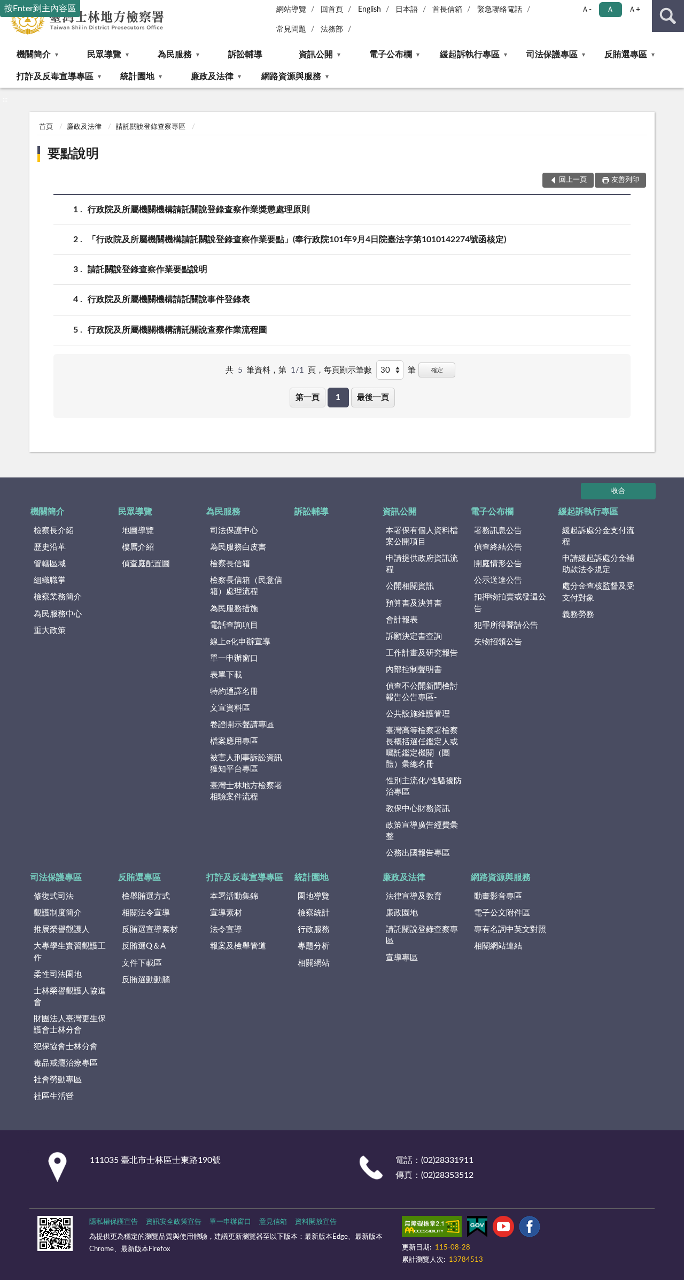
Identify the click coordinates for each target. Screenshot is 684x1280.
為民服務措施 (234, 609)
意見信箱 (273, 1222)
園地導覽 (314, 896)
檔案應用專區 (234, 741)
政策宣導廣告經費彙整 (422, 831)
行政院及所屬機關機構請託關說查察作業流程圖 (177, 330)
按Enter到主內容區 (40, 8)
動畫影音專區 (498, 896)
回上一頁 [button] (573, 179)
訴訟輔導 (245, 54)
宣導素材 (226, 913)
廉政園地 (402, 913)
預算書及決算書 (414, 603)
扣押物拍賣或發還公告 (510, 602)
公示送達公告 (498, 580)
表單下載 (226, 675)
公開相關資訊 (410, 586)
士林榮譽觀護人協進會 (70, 996)
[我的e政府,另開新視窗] (477, 1229)
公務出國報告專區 (418, 853)
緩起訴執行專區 (470, 54)
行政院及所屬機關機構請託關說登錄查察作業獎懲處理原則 (199, 209)
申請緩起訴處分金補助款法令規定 (598, 564)
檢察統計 (314, 913)
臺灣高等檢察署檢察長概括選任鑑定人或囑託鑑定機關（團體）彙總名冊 (422, 747)
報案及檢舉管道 (238, 946)
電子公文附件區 (502, 913)
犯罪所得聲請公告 (506, 625)
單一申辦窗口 (234, 658)
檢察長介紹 (54, 531)
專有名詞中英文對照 (510, 930)
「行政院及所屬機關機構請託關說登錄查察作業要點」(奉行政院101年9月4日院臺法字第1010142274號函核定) (297, 239)
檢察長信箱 (230, 564)
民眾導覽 (104, 54)
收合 (618, 491)
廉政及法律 (212, 76)
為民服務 (175, 54)
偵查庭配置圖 (146, 564)
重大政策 (50, 631)
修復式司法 (54, 896)
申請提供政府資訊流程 (422, 564)
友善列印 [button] (625, 179)
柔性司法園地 (58, 974)
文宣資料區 (230, 708)
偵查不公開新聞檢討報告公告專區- (422, 691)
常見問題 (291, 29)
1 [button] (338, 398)
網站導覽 (291, 9)
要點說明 (73, 154)
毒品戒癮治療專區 (66, 1063)
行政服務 (314, 930)
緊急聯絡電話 (499, 9)
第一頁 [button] (308, 398)
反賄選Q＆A (144, 946)
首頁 (46, 127)
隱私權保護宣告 (113, 1222)
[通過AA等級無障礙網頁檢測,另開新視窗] (432, 1229)
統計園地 (137, 76)
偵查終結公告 (498, 547)
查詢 (668, 16)
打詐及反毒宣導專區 (55, 76)
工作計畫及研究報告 (422, 653)
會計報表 (402, 620)
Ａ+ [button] (634, 9)
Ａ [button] (610, 9)
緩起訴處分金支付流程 (598, 536)
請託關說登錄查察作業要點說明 (147, 269)
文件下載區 (142, 963)
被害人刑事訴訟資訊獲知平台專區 (246, 763)
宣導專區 (402, 958)
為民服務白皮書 (238, 547)
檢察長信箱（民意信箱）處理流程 (246, 586)
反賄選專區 (625, 54)
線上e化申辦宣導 (240, 642)
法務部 (332, 29)
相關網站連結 (498, 946)
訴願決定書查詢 (414, 637)
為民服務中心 (58, 614)
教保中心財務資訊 (418, 809)
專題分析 (314, 946)
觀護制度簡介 (58, 913)
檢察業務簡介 (58, 597)
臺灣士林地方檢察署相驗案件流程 (246, 791)
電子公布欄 (390, 54)
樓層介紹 (138, 547)
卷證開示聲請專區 (242, 725)
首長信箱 (447, 9)
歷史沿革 (50, 547)
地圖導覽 (138, 531)
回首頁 (332, 9)
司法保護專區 (552, 54)
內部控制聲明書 (414, 670)
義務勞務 (578, 615)
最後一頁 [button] (373, 398)
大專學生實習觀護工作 (70, 951)
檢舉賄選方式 (146, 896)
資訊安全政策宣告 (173, 1222)
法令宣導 (226, 930)
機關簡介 (34, 54)
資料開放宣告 (316, 1222)
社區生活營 (54, 1096)
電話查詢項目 (234, 625)
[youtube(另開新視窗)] (503, 1229)
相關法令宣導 (146, 913)
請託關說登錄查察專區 (150, 127)
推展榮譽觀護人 (62, 930)
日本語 (406, 9)
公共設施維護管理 (418, 714)
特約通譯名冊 (234, 692)
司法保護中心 (234, 531)
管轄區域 (50, 564)
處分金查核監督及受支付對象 (598, 592)
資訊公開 (316, 54)
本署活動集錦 (234, 896)
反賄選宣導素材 (150, 930)
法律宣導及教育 (414, 896)
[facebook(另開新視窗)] (529, 1229)
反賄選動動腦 (146, 980)
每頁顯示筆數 (348, 370)
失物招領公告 (498, 642)
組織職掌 (50, 580)
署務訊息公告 (498, 531)
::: (5, 99)
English (369, 9)
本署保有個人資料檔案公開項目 (422, 536)
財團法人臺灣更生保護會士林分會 (70, 1024)
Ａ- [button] (586, 9)
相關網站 (314, 963)
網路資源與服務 (291, 76)
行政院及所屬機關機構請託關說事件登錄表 (169, 299)
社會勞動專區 (58, 1080)
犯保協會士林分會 (66, 1047)
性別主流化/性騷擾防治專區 (424, 786)
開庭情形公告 (498, 564)
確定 (437, 370)
